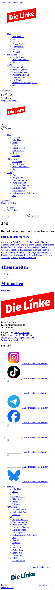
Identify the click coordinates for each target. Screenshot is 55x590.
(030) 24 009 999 (21, 332)
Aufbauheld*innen (20, 512)
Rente (26, 255)
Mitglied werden (19, 509)
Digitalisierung (27, 245)
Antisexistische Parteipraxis (24, 535)
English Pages (13, 210)
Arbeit (15, 242)
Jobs (14, 537)
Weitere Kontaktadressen (12, 340)
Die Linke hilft (19, 530)
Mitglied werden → (10, 100)
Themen (10, 486)
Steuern (49, 255)
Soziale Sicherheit (37, 255)
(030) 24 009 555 (24, 335)
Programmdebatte (20, 519)
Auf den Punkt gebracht (29, 242)
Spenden (16, 514)
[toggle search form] (10, 94)
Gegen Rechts (40, 247)
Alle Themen (18, 489)
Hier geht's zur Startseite (15, 236)
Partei (9, 517)
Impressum (17, 553)
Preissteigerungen (9, 255)
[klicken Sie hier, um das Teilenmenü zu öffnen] (3, 125)
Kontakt (10, 207)
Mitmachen (12, 507)
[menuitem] (12, 135)
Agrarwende (6, 242)
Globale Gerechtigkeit (11, 250)
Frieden (30, 247)
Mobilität (11, 252)
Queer (20, 255)
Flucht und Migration (16, 247)
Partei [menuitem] (9, 64)
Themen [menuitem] (10, 34)
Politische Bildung (20, 527)
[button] (6, 95)
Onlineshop (17, 550)
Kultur (4, 252)
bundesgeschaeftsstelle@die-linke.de (17, 337)
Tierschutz (5, 257)
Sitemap (16, 558)
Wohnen (32, 257)
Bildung (44, 242)
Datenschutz (17, 555)
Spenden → (6, 98)
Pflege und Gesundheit (40, 252)
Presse (15, 545)
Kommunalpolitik (41, 250)
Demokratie (15, 245)
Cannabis (5, 245)
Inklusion (16, 547)
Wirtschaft (23, 257)
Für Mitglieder (18, 532)
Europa (38, 245)
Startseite (16, 540)
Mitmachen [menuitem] (12, 54)
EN (2, 95)
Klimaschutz (26, 250)
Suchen (35, 217)
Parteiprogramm (19, 522)
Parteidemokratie (19, 524)
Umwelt (14, 257)
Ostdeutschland (23, 252)
